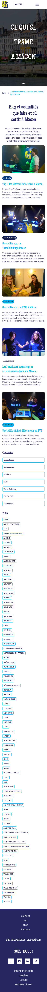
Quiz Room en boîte (23, 971)
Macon (18, 4)
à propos (25, 930)
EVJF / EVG (8, 496)
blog (25, 925)
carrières (23, 976)
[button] (41, 4)
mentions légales (23, 984)
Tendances (8, 503)
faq (25, 921)
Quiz (5, 482)
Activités (7, 474)
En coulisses (9, 460)
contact (25, 916)
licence (23, 980)
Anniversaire (9, 467)
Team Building (10, 489)
